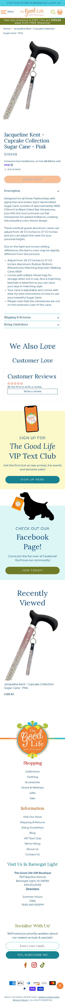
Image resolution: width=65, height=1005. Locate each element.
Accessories (32, 782)
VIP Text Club (32, 838)
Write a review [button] (32, 391)
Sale (32, 798)
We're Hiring (32, 843)
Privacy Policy (21, 1000)
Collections (32, 771)
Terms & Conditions (48, 997)
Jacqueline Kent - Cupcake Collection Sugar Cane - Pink (29, 686)
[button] (53, 12)
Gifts (33, 793)
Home (6, 29)
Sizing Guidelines (33, 827)
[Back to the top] (60, 986)
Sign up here (32, 479)
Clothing (32, 777)
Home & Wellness (32, 787)
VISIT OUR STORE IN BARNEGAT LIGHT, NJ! (34, 3)
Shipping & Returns (32, 822)
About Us (32, 849)
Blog (33, 833)
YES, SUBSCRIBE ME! (32, 955)
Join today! (32, 570)
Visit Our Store (32, 817)
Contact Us (32, 854)
